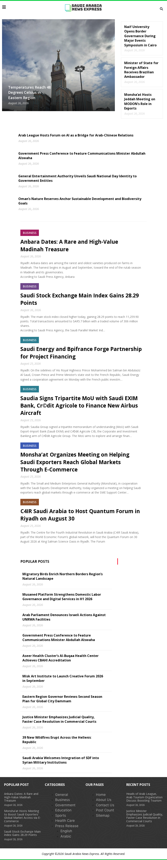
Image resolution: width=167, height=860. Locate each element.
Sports (60, 815)
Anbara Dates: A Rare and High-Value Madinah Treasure (21, 797)
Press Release (66, 826)
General (61, 795)
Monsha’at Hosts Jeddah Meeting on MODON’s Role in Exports (139, 101)
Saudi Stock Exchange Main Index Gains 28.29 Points (22, 833)
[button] (161, 9)
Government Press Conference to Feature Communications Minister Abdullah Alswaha (58, 637)
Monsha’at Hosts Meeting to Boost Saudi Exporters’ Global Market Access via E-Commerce (22, 816)
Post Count (105, 810)
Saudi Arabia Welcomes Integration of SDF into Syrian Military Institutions (60, 760)
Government (65, 805)
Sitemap (102, 815)
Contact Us (105, 805)
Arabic (65, 836)
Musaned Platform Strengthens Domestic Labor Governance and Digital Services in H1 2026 (61, 596)
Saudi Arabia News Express (82, 854)
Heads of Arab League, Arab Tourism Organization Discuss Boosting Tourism (144, 797)
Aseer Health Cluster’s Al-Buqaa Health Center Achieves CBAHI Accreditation (60, 657)
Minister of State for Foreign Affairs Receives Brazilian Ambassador (141, 70)
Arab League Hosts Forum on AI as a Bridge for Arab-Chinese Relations (75, 135)
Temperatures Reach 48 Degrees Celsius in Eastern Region (29, 92)
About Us (103, 800)
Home (101, 795)
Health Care (65, 821)
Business (62, 800)
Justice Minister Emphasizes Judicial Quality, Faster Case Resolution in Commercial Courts (59, 719)
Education (63, 810)
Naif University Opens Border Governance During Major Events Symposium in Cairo (140, 36)
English (66, 831)
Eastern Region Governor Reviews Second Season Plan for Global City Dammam (62, 698)
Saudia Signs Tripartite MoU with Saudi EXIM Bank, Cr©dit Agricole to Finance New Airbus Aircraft (79, 405)
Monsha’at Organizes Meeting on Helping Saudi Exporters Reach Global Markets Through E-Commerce (74, 462)
